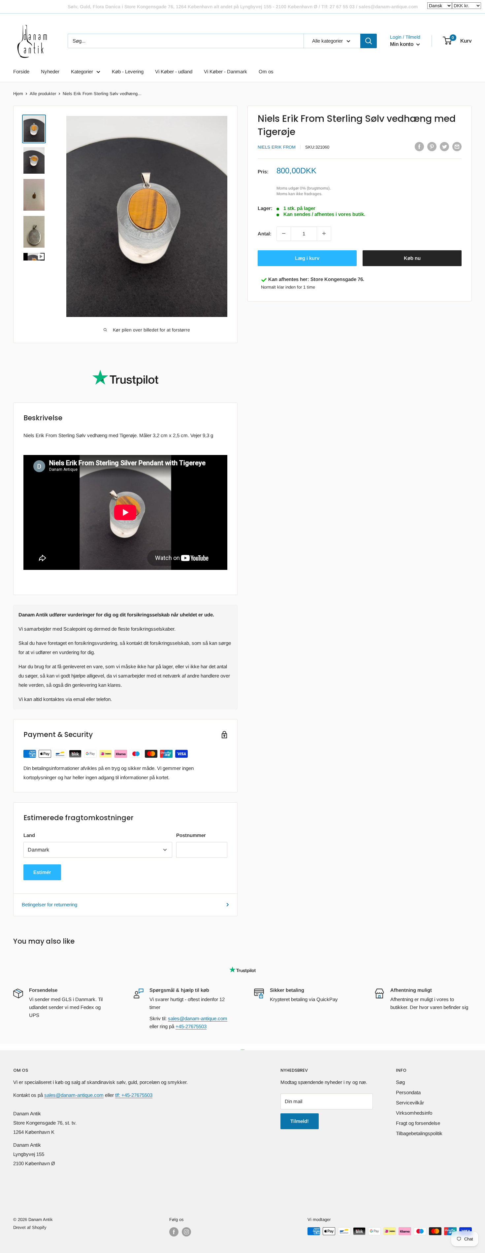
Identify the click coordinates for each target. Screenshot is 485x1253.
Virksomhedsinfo (414, 1113)
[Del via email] (457, 146)
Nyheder (50, 71)
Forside (21, 71)
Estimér (42, 872)
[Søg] (368, 41)
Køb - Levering (128, 71)
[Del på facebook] (419, 146)
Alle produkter (43, 93)
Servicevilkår (410, 1102)
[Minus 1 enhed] (284, 233)
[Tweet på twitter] (444, 146)
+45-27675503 (191, 1026)
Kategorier (82, 71)
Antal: (265, 233)
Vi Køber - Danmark (225, 71)
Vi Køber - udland (173, 71)
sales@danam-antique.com (197, 1018)
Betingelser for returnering (49, 904)
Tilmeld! (299, 1121)
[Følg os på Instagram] (186, 1231)
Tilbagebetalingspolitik (419, 1133)
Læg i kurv (307, 258)
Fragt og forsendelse (418, 1123)
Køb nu (412, 258)
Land (29, 835)
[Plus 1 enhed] (324, 233)
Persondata (408, 1092)
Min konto (402, 44)
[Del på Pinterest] (431, 146)
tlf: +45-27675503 (133, 1095)
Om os (266, 71)
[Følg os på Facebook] (173, 1231)
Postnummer (191, 835)
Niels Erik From (277, 147)
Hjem (18, 93)
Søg (400, 1082)
